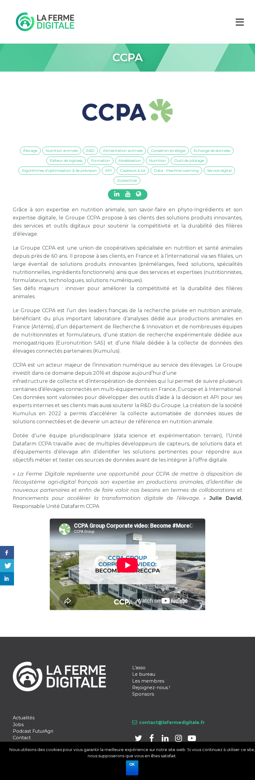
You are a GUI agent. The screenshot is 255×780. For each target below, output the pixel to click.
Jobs (18, 724)
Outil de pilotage (189, 160)
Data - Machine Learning (176, 170)
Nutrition (157, 160)
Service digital (219, 170)
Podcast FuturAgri (33, 731)
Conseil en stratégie (168, 150)
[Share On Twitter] (7, 565)
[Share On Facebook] (7, 552)
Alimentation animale (122, 150)
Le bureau (143, 674)
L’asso (139, 667)
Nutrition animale (62, 150)
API (108, 170)
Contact (22, 737)
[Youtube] (192, 739)
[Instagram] (179, 739)
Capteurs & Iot (133, 170)
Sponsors (143, 694)
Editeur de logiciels (66, 160)
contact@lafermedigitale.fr (172, 722)
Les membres (148, 681)
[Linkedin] (165, 739)
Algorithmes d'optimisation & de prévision (59, 170)
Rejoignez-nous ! (151, 687)
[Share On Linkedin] (7, 578)
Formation (100, 160)
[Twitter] (139, 739)
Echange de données (212, 150)
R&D (90, 150)
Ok (132, 764)
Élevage (30, 150)
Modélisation (129, 160)
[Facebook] (152, 739)
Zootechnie (127, 180)
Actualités (24, 718)
